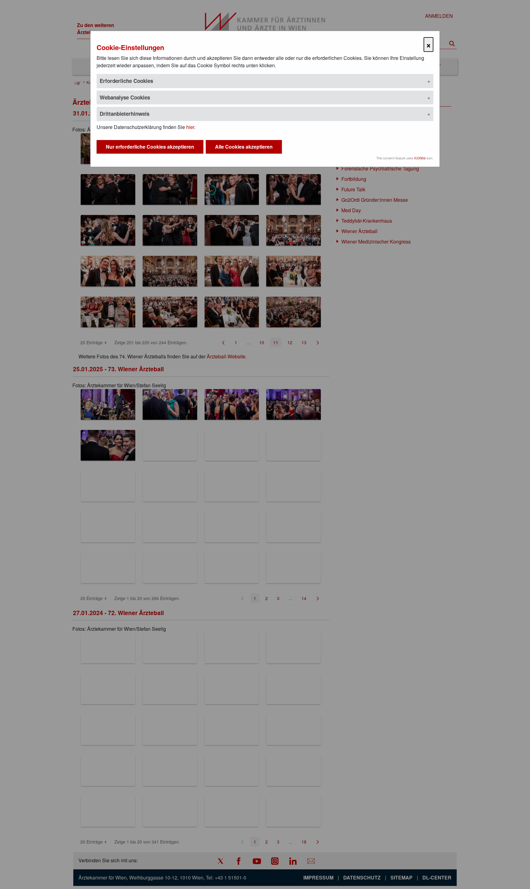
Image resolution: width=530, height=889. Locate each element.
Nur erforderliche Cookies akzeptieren (150, 146)
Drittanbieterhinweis (124, 113)
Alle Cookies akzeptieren (244, 146)
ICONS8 (420, 158)
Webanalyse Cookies (125, 97)
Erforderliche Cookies (126, 80)
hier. (190, 127)
